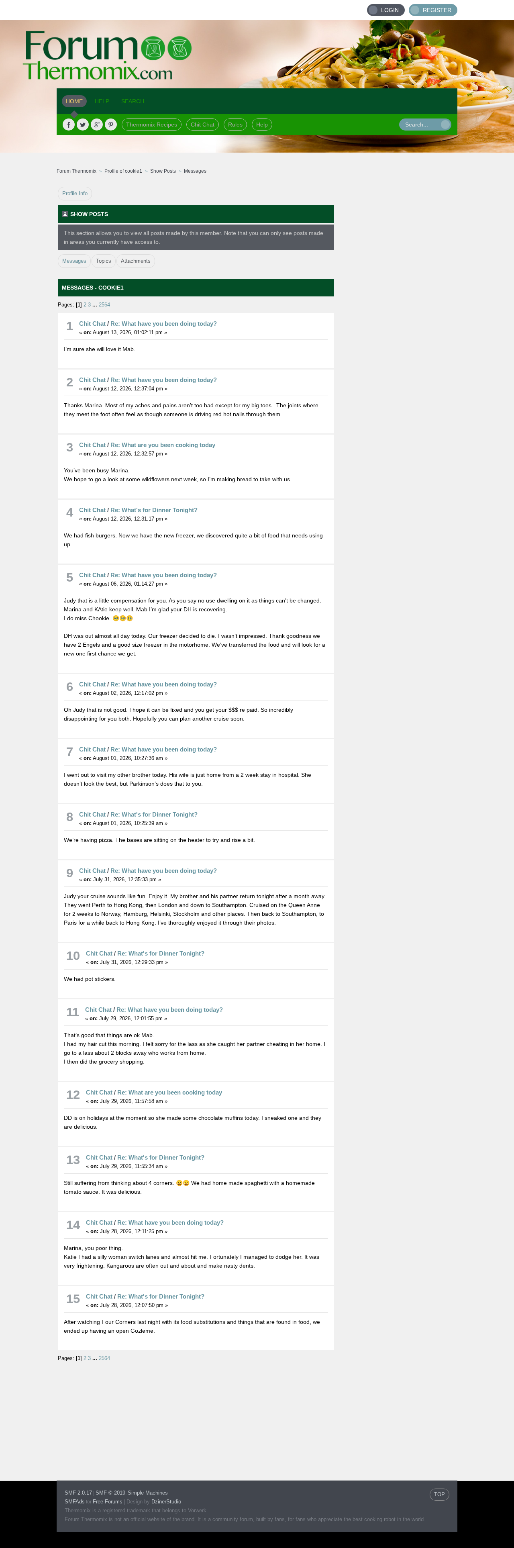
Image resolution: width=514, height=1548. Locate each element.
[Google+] (97, 124)
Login (390, 10)
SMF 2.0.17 (78, 1493)
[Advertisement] (396, 307)
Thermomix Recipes (151, 124)
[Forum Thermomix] (257, 54)
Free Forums (107, 1502)
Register (437, 10)
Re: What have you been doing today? (163, 323)
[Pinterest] (111, 124)
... (95, 305)
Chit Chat (202, 124)
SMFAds (75, 1502)
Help (262, 124)
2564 (104, 305)
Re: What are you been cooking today (162, 444)
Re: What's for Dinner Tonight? (154, 509)
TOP (439, 1494)
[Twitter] (83, 124)
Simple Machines (148, 1493)
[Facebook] (69, 124)
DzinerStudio (166, 1502)
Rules (235, 124)
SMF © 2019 (110, 1493)
